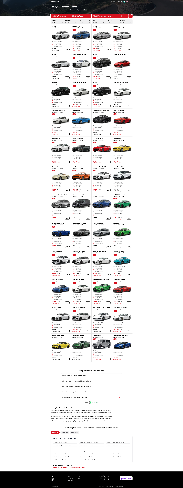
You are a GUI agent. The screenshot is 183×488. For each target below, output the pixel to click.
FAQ (79, 476)
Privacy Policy (101, 486)
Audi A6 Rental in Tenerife (60, 459)
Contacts (70, 480)
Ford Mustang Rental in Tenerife (61, 457)
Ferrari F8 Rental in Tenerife (60, 442)
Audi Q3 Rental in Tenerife (86, 445)
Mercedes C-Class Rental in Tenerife (115, 454)
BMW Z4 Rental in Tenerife (113, 448)
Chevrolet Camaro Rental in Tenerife (62, 448)
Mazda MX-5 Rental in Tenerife (87, 457)
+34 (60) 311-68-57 (111, 1)
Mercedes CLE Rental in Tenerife (114, 445)
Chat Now (96, 402)
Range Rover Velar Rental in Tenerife (89, 442)
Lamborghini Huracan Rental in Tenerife (89, 451)
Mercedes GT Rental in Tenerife (87, 448)
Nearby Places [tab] (74, 432)
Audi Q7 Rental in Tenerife (60, 454)
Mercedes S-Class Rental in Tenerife (115, 442)
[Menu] (132, 1)
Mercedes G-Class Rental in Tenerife (88, 454)
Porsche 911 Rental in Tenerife (61, 451)
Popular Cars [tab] (55, 432)
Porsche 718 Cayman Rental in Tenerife (63, 445)
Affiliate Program (119, 486)
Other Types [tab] (65, 432)
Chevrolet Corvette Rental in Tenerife (89, 459)
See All (86, 402)
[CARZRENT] (56, 1)
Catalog (70, 476)
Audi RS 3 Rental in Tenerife (113, 451)
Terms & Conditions (110, 486)
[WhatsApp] (124, 2)
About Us (70, 478)
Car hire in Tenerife (57, 467)
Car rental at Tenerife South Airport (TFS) (74, 467)
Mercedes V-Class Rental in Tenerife (115, 457)
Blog (79, 478)
